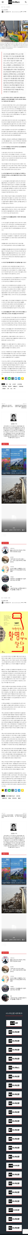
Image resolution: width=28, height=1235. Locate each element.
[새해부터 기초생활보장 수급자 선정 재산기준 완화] (5, 578)
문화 (14, 527)
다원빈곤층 (4, 386)
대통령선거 (15, 386)
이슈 (4, 7)
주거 (14, 388)
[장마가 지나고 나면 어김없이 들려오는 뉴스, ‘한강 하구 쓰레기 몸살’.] (14, 490)
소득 (8, 388)
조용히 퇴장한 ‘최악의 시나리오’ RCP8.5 (14, 473)
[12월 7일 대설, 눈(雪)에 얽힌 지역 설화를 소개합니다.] (5, 588)
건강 (7, 384)
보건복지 (8, 7)
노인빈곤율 (19, 384)
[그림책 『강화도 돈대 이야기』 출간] (14, 518)
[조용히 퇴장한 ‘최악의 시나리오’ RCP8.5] (14, 461)
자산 (11, 388)
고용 (10, 384)
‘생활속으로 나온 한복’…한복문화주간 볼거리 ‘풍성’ (7, 406)
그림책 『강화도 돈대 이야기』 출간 (14, 530)
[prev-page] (3, 535)
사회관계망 (21, 386)
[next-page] (5, 535)
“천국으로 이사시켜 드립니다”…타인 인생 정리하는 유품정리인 (18, 560)
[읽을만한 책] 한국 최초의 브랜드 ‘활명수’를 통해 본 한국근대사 (20, 406)
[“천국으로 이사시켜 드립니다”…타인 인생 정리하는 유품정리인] (5, 559)
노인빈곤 (14, 384)
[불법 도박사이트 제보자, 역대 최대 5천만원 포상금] (5, 550)
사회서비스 (12, 548)
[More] (22, 16)
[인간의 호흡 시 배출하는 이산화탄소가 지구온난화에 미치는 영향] (5, 569)
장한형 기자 (8, 11)
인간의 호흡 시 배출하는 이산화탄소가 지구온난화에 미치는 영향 (18, 570)
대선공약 (9, 386)
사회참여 (4, 388)
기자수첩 (14, 471)
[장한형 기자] (3, 12)
